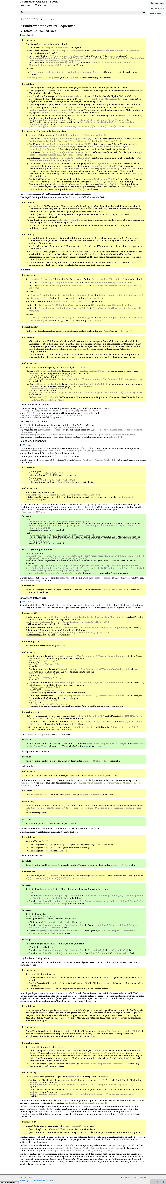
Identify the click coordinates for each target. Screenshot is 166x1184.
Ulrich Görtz (26, 1177)
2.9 (52, 530)
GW (23, 35)
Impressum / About (43, 1180)
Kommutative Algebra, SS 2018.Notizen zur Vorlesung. (31, 19)
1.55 (42, 248)
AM (23, 445)
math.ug (24, 1180)
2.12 (98, 746)
